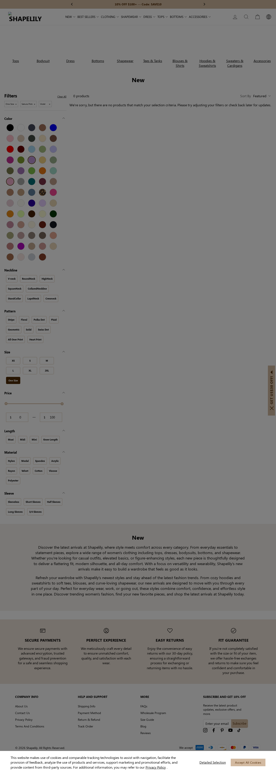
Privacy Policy (156, 767)
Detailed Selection (212, 762)
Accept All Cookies (248, 762)
